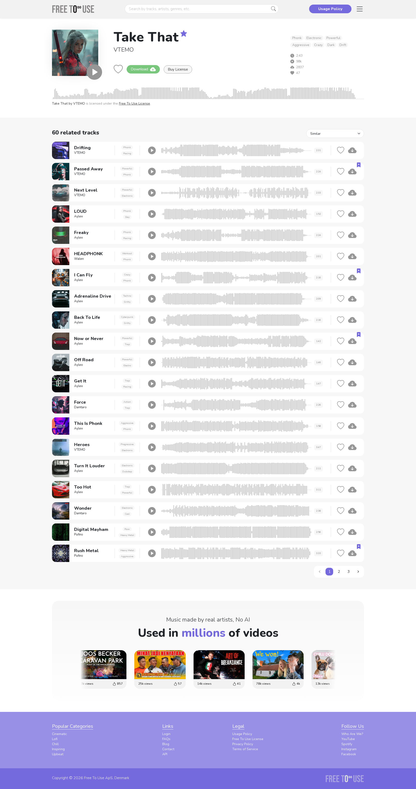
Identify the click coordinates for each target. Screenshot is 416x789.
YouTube (348, 739)
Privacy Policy (242, 744)
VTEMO (124, 49)
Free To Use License (134, 103)
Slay (127, 217)
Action (127, 402)
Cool (127, 514)
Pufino (78, 534)
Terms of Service (245, 749)
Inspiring (58, 749)
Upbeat (57, 754)
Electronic (314, 38)
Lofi (55, 739)
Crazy (318, 45)
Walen (79, 259)
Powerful (333, 38)
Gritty (127, 302)
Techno (127, 296)
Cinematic (59, 734)
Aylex (78, 216)
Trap (127, 344)
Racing (127, 153)
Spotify (346, 744)
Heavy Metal (127, 535)
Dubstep (127, 471)
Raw (127, 529)
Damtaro (80, 407)
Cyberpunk (127, 317)
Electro (127, 365)
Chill (55, 744)
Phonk (297, 38)
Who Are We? (352, 734)
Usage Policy (242, 734)
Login (166, 734)
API (164, 754)
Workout (127, 253)
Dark (331, 45)
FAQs (166, 739)
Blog (165, 744)
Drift (342, 45)
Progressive (127, 444)
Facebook (348, 754)
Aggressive (300, 45)
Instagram (349, 749)
